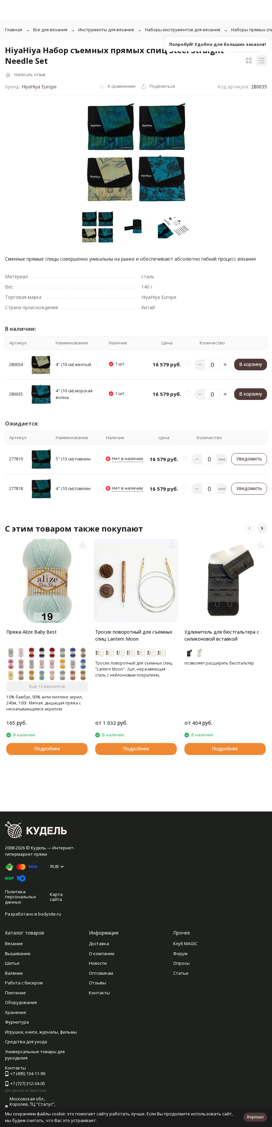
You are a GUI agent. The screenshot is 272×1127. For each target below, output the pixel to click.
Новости (98, 963)
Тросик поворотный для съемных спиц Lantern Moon (133, 635)
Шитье (12, 963)
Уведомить (249, 458)
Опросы (181, 963)
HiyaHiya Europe (39, 86)
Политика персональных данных (20, 897)
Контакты (99, 993)
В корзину (250, 364)
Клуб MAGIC (185, 943)
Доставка (99, 943)
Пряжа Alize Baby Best (31, 632)
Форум (180, 953)
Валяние (14, 973)
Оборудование (21, 1002)
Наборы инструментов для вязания (182, 30)
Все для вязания (50, 30)
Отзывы (97, 983)
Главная (13, 30)
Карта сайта (56, 897)
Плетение (15, 993)
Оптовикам (101, 973)
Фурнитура (17, 1022)
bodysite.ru (49, 914)
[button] (249, 528)
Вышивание (18, 953)
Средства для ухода (26, 1042)
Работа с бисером (24, 983)
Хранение (15, 1012)
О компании (101, 953)
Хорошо (255, 1117)
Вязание (14, 943)
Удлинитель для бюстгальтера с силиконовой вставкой (221, 635)
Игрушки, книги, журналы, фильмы (41, 1032)
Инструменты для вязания (106, 30)
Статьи (180, 973)
